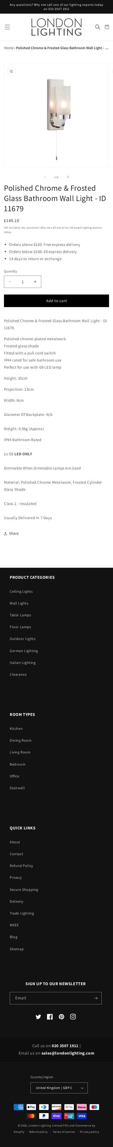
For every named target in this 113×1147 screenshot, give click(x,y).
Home (8, 47)
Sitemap (17, 949)
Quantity (10, 271)
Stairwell (17, 788)
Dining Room (21, 740)
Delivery (16, 901)
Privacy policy (89, 1132)
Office (14, 776)
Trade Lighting (22, 913)
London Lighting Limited (45, 1125)
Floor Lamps (20, 626)
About (15, 842)
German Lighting (24, 650)
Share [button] (14, 533)
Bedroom (17, 764)
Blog (13, 936)
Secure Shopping (24, 889)
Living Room (20, 752)
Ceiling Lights (21, 591)
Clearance (18, 674)
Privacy (16, 877)
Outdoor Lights (22, 638)
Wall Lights (19, 603)
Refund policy (38, 1132)
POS (66, 1125)
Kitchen (16, 728)
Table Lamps (20, 615)
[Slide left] (45, 177)
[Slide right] (68, 177)
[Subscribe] (95, 998)
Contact (16, 853)
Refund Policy (21, 865)
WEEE (14, 925)
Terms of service (64, 1132)
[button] (7, 27)
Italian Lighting (23, 662)
